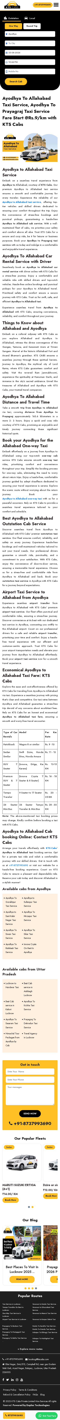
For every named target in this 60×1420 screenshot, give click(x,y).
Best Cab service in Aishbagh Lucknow (28, 989)
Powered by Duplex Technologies (31, 1405)
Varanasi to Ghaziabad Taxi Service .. (43, 1308)
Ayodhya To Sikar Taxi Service (29, 934)
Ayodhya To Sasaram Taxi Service (12, 1023)
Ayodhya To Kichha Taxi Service (29, 1005)
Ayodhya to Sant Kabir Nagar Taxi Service (11, 918)
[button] (30, 1206)
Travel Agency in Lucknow (30, 1035)
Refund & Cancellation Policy (16, 1394)
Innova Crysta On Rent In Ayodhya (30, 948)
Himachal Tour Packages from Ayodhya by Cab (13, 1039)
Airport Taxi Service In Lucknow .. (15, 1319)
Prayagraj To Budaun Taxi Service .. (12, 1327)
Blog (42, 1394)
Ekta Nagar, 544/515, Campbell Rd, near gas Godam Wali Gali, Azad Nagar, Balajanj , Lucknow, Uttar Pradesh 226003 (29, 1368)
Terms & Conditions (28, 1389)
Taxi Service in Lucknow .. (12, 1304)
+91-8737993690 (42, 4)
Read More (22, 1279)
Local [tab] (29, 18)
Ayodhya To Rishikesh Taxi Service (12, 948)
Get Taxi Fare (49, 1415)
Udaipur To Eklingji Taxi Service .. (44, 1333)
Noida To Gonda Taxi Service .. (44, 1329)
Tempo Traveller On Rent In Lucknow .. (13, 1308)
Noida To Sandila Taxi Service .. (44, 1326)
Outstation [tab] (11, 18)
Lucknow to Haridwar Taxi (12, 985)
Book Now (10, 1195)
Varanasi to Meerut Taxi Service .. (44, 1314)
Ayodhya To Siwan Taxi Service (11, 934)
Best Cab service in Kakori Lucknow (10, 1007)
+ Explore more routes (30, 1349)
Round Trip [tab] (32, 26)
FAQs (35, 1394)
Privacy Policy (9, 1389)
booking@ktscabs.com (38, 1359)
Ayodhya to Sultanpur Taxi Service (30, 902)
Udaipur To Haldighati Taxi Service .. (43, 1339)
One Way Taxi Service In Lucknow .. (11, 1314)
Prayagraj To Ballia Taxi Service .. (14, 1339)
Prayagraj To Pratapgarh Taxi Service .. (13, 1333)
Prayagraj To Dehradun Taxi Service (30, 1023)
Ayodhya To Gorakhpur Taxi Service (11, 902)
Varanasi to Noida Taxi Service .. (44, 1304)
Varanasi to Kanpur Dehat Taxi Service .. (44, 1320)
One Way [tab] (13, 26)
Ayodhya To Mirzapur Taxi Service (30, 916)
